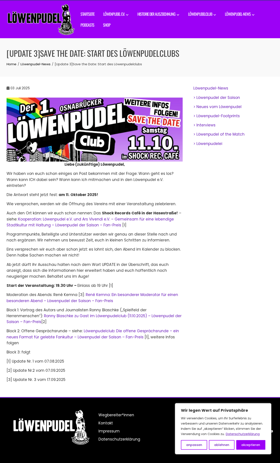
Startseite (87, 14)
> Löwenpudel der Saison (216, 97)
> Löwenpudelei (207, 143)
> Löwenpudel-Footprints (216, 116)
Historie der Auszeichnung (156, 14)
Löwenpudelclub (200, 14)
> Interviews (204, 125)
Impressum (109, 431)
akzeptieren (250, 445)
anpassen (194, 445)
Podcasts (87, 25)
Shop (106, 25)
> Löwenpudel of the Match (219, 134)
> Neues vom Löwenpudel (217, 106)
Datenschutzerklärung (243, 434)
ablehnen (221, 445)
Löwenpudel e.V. (114, 14)
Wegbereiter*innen (116, 415)
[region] (223, 428)
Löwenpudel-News (238, 14)
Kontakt (105, 423)
